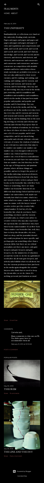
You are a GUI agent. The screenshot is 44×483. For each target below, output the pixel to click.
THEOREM (10, 389)
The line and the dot (18, 451)
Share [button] (6, 320)
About (14, 13)
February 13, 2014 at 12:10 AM (21, 344)
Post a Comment (11, 349)
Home (7, 13)
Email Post (13, 320)
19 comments (14, 393)
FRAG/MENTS (11, 8)
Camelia (14, 332)
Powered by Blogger (24, 471)
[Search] (38, 3)
